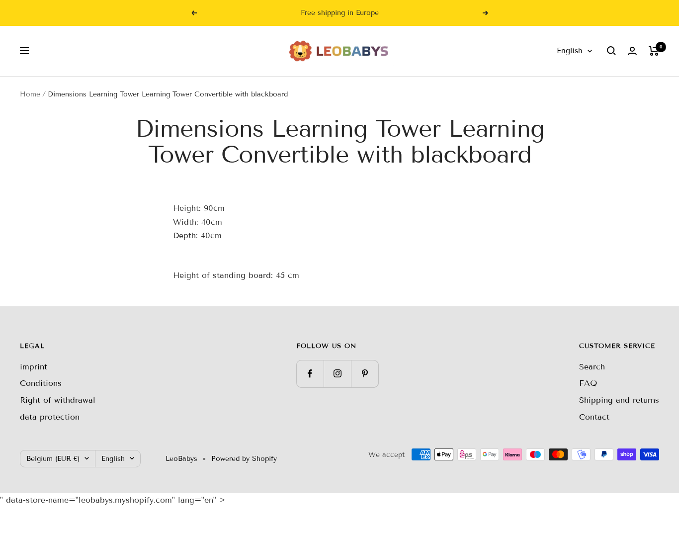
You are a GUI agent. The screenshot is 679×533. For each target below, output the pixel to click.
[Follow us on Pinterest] (364, 373)
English (570, 50)
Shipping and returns (619, 400)
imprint (33, 366)
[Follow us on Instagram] (337, 373)
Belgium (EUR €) (53, 458)
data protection (50, 417)
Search (592, 366)
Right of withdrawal (57, 400)
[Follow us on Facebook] (310, 373)
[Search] (611, 50)
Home (30, 94)
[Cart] (654, 51)
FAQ (588, 383)
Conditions (41, 383)
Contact (594, 417)
